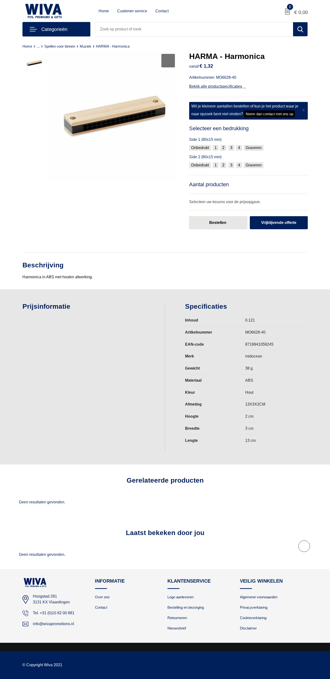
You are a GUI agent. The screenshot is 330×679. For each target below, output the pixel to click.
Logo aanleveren (180, 597)
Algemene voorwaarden (258, 597)
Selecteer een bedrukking (219, 128)
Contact (162, 11)
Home (104, 11)
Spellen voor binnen (59, 46)
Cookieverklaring (253, 618)
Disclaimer (248, 628)
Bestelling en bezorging (185, 607)
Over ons (102, 597)
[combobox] (194, 29)
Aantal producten (209, 184)
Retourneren (177, 618)
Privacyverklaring (253, 607)
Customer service (132, 11)
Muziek (85, 46)
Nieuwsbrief (176, 628)
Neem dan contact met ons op (269, 114)
